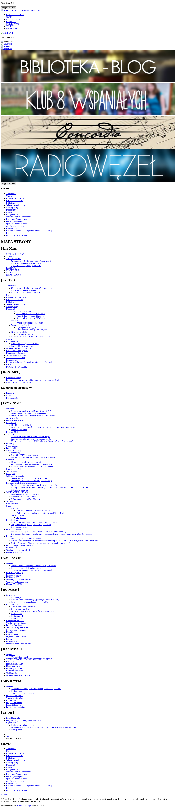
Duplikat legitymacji (14, 420)
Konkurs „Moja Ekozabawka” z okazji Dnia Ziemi (32, 467)
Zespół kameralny (13, 718)
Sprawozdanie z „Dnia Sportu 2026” (26, 265)
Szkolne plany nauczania (21, 311)
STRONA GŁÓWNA (15, 15)
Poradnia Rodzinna (14, 625)
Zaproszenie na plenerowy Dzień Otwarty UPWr (31, 411)
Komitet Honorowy (14, 705)
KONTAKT (11, 21)
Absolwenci (11, 212)
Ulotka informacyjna (14, 671)
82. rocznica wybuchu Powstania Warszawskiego (31, 261)
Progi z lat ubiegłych (14, 664)
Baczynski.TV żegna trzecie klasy (25, 344)
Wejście (9, 395)
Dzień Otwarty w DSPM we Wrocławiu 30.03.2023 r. (33, 416)
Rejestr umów (12, 228)
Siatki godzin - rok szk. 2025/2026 (30, 313)
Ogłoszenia (10, 409)
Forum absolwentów (14, 696)
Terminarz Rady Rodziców (17, 627)
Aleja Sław (21, 518)
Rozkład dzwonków (14, 200)
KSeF (8, 233)
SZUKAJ (10, 26)
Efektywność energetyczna (17, 219)
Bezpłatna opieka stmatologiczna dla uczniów (29, 602)
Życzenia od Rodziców (20, 609)
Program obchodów (14, 702)
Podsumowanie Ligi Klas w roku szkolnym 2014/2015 (33, 457)
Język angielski (17, 515)
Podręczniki (16, 320)
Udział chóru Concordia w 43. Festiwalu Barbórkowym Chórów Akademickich (43, 727)
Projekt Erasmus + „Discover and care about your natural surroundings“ (40, 543)
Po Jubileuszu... (17, 691)
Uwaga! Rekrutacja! (19, 657)
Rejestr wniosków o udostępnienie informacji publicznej (29, 231)
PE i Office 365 (12, 548)
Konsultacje (16, 597)
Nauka (9, 506)
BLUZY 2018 (12, 432)
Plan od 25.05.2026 (14, 552)
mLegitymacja (12, 418)
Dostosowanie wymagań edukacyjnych (32, 330)
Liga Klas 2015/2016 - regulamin (24, 455)
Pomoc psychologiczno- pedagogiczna (21, 483)
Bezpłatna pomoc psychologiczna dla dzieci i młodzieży (34, 485)
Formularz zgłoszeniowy (16, 707)
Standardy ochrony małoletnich (19, 550)
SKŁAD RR (16, 614)
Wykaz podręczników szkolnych (29, 323)
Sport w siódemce (13, 471)
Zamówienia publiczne (15, 226)
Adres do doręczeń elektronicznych (20, 382)
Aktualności (11, 194)
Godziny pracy (12, 207)
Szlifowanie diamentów (15, 476)
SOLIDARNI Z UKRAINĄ (18, 492)
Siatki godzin (11, 673)
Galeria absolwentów (14, 698)
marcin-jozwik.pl (24, 806)
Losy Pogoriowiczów (20, 527)
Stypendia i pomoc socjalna (17, 637)
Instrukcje (10, 393)
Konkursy (10, 460)
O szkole (9, 196)
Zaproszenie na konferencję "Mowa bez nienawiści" (32, 570)
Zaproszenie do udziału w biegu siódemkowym (30, 436)
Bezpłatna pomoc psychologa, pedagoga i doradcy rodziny (35, 600)
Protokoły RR (17, 618)
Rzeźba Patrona (12, 700)
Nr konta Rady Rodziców (16, 630)
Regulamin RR (17, 616)
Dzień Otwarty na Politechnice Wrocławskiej (29, 413)
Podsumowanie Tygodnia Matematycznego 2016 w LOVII (40, 513)
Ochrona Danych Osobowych (18, 217)
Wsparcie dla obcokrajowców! (23, 497)
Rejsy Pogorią (12, 520)
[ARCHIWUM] (12, 24)
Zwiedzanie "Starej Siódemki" (23, 693)
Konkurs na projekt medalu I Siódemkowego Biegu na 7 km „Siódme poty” (42, 441)
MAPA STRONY (13, 28)
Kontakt (9, 632)
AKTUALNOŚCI (13, 19)
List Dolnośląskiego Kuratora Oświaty (27, 568)
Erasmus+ (10, 536)
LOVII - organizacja (14, 572)
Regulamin (10, 661)
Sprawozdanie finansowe (16, 224)
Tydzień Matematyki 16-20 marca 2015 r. (33, 511)
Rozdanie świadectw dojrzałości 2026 (26, 263)
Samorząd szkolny (13, 450)
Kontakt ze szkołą (13, 378)
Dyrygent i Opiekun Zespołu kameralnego (23, 720)
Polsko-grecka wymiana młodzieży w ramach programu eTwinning (38, 531)
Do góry (4, 795)
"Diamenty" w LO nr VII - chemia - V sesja (29, 478)
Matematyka (16, 508)
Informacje (10, 443)
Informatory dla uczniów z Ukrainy (25, 499)
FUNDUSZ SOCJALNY (16, 235)
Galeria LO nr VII (13, 469)
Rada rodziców (12, 604)
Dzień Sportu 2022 (19, 430)
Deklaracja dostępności (15, 221)
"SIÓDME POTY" (14, 434)
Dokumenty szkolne (19, 332)
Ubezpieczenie (12, 446)
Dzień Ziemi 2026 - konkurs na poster (26, 462)
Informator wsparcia (19, 490)
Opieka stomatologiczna (16, 623)
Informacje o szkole (14, 668)
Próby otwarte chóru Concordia (24, 725)
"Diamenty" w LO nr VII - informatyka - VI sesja (31, 480)
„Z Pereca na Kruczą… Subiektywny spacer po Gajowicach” (36, 689)
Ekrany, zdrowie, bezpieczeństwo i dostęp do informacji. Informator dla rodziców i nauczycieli (49, 487)
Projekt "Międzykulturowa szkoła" (20, 545)
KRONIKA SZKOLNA (16, 198)
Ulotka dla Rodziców (15, 620)
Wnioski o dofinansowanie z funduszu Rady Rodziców (33, 566)
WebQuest (10, 474)
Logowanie (10, 639)
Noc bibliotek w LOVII (21, 425)
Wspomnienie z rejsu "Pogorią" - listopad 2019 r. (31, 524)
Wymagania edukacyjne (21, 325)
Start (8, 736)
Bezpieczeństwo (12, 398)
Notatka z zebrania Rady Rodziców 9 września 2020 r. (33, 611)
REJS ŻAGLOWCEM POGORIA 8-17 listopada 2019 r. (34, 522)
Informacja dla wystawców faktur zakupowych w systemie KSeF (33, 380)
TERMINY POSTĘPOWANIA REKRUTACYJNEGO (29, 659)
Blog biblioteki (12, 504)
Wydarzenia (11, 423)
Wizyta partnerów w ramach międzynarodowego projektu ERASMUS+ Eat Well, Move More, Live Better (54, 541)
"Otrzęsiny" (16, 453)
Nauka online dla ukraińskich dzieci (25, 494)
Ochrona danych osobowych (18, 675)
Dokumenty (11, 210)
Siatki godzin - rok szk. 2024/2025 (30, 318)
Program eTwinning (14, 529)
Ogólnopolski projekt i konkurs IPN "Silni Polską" (32, 464)
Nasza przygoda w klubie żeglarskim (26, 538)
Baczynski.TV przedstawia (22, 346)
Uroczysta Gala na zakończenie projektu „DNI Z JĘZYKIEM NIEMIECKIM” (43, 427)
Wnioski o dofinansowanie (17, 582)
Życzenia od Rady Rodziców (23, 607)
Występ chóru (17, 730)
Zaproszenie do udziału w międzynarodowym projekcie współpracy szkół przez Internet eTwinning (51, 534)
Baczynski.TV (12, 214)
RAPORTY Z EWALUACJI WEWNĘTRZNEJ (31, 337)
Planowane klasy (13, 666)
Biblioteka (10, 203)
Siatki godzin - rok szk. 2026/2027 (30, 316)
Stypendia (10, 501)
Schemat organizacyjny (15, 205)
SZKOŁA (10, 17)
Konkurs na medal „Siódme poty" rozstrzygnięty (31, 439)
